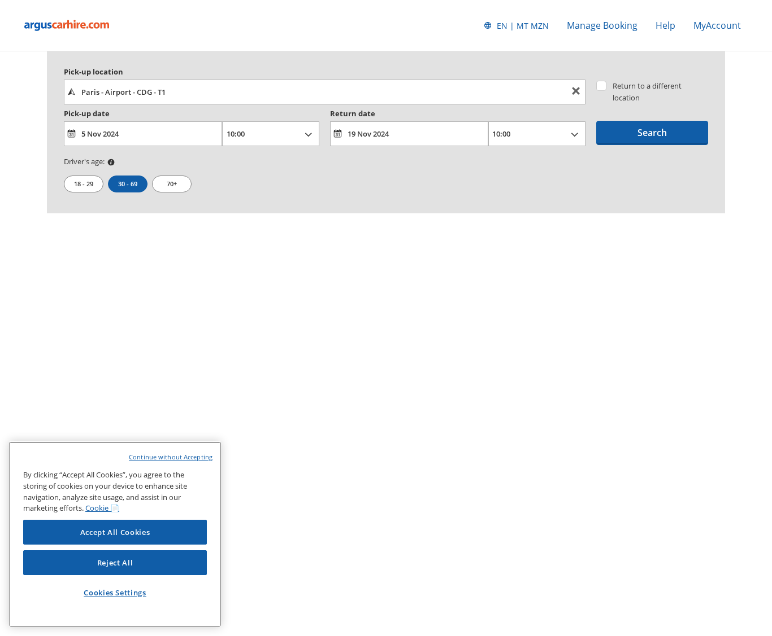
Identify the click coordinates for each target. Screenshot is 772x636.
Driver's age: (84, 161)
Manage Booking (602, 25)
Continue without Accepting (170, 457)
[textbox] (324, 92)
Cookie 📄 (102, 508)
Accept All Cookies (115, 532)
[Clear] (576, 92)
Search (652, 132)
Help (665, 25)
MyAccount (717, 25)
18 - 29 (83, 183)
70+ (172, 183)
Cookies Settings (115, 592)
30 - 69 (127, 183)
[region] (115, 534)
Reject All (115, 563)
